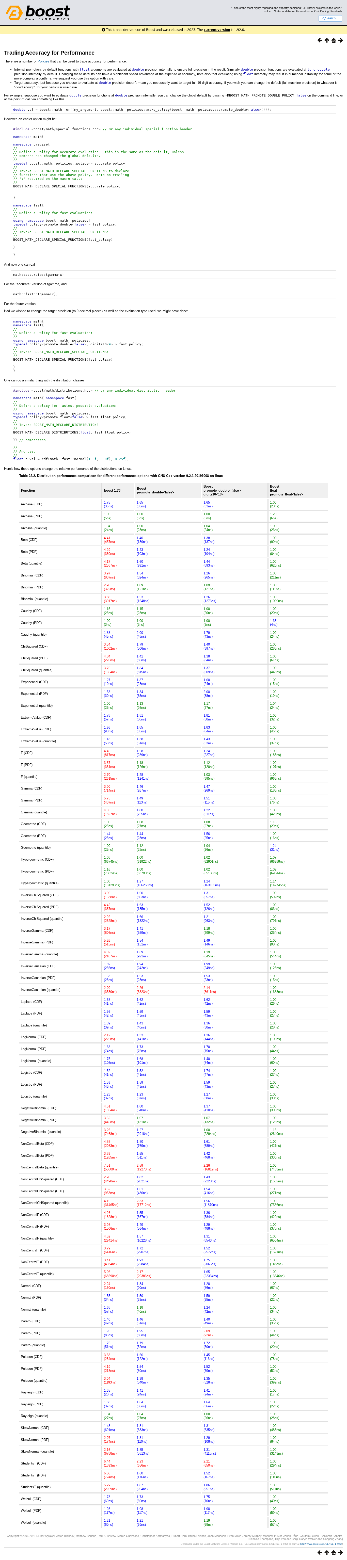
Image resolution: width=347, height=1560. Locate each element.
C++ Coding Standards (328, 11)
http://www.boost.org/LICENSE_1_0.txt (321, 1544)
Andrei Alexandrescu (300, 11)
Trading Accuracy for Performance (49, 53)
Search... (332, 18)
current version (217, 29)
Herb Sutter (274, 11)
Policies (43, 61)
